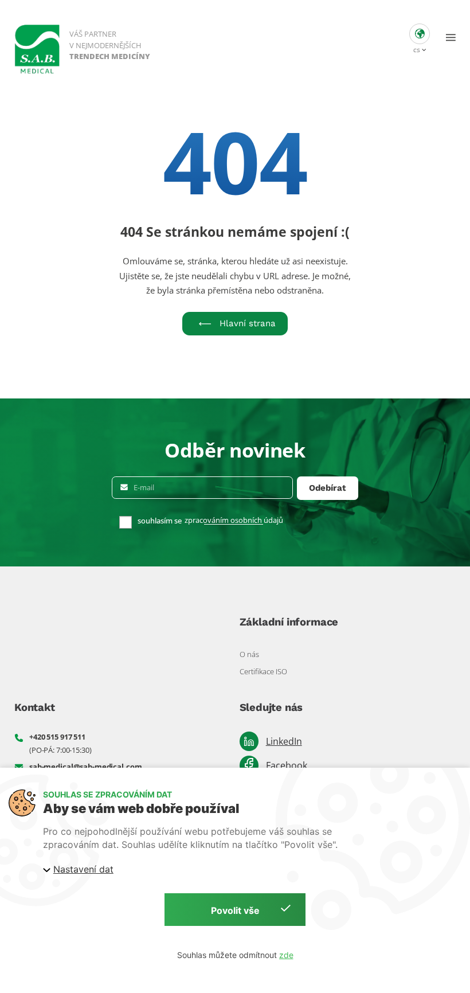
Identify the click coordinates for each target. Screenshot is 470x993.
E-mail (144, 487)
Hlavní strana (248, 323)
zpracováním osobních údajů (234, 520)
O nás (249, 654)
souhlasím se (160, 521)
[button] (419, 37)
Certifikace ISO (263, 671)
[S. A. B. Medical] (83, 44)
